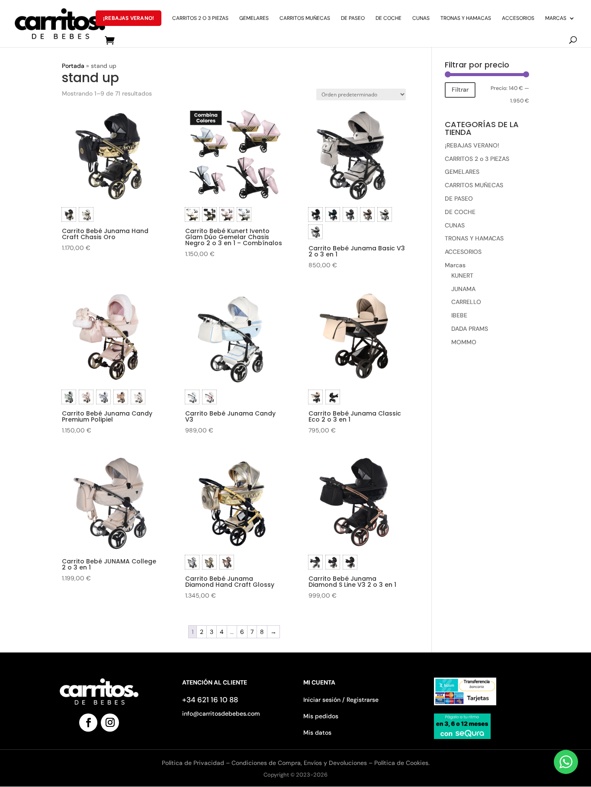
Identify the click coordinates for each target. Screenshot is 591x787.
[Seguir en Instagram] (110, 722)
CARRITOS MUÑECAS (304, 18)
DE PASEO (353, 18)
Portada (73, 66)
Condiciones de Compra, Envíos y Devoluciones (299, 763)
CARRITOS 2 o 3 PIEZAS (200, 18)
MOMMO (463, 342)
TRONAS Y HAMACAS (465, 18)
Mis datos (317, 732)
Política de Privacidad (194, 763)
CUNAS (421, 18)
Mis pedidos (320, 716)
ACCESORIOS (518, 18)
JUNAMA (463, 289)
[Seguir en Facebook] (88, 722)
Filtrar (460, 89)
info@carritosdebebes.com (221, 713)
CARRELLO (466, 302)
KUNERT (462, 275)
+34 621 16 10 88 (210, 699)
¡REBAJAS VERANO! (128, 18)
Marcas (555, 18)
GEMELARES (254, 18)
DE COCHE (388, 18)
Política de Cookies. (402, 763)
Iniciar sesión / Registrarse (341, 700)
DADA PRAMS (469, 329)
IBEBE (459, 315)
